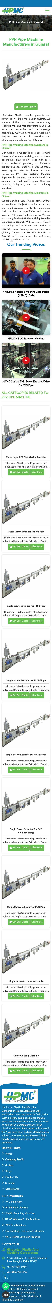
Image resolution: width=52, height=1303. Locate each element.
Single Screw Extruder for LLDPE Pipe (26, 680)
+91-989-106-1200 (17, 1272)
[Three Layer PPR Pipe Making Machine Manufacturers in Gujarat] (26, 430)
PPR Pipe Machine (15, 1225)
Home (8, 1153)
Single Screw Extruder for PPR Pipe (26, 532)
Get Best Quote (20, 472)
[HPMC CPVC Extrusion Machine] (26, 317)
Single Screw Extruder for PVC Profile (26, 755)
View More (37, 472)
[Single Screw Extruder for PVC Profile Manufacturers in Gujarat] (26, 727)
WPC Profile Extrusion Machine (22, 1237)
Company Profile (14, 1159)
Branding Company (13, 1299)
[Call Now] (5, 1277)
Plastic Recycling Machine (19, 1213)
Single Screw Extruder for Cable (26, 981)
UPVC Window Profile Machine (22, 1219)
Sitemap (10, 1183)
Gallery (9, 1165)
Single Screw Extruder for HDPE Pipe (26, 606)
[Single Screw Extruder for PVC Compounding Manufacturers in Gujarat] (26, 802)
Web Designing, (10, 1296)
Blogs (8, 1171)
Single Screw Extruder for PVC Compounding (26, 831)
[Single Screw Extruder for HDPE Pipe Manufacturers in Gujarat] (26, 579)
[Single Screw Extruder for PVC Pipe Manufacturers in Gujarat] (26, 880)
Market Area (12, 1189)
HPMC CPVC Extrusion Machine (26, 338)
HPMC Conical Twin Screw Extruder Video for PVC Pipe (26, 383)
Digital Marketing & (30, 1296)
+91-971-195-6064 (17, 1266)
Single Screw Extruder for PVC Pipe (26, 907)
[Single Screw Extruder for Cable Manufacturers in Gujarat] (26, 954)
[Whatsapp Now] (5, 1286)
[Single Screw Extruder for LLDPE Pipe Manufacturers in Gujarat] (26, 653)
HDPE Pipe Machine (16, 1207)
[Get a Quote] (5, 1295)
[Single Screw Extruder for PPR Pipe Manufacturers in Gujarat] (26, 504)
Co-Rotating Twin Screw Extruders (24, 1231)
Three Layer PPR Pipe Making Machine (26, 457)
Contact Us (11, 1177)
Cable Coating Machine (26, 1056)
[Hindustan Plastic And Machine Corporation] (13, 11)
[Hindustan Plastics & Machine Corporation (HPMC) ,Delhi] (26, 270)
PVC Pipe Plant (13, 1202)
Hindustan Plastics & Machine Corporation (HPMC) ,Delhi (26, 294)
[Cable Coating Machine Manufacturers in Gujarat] (26, 1028)
